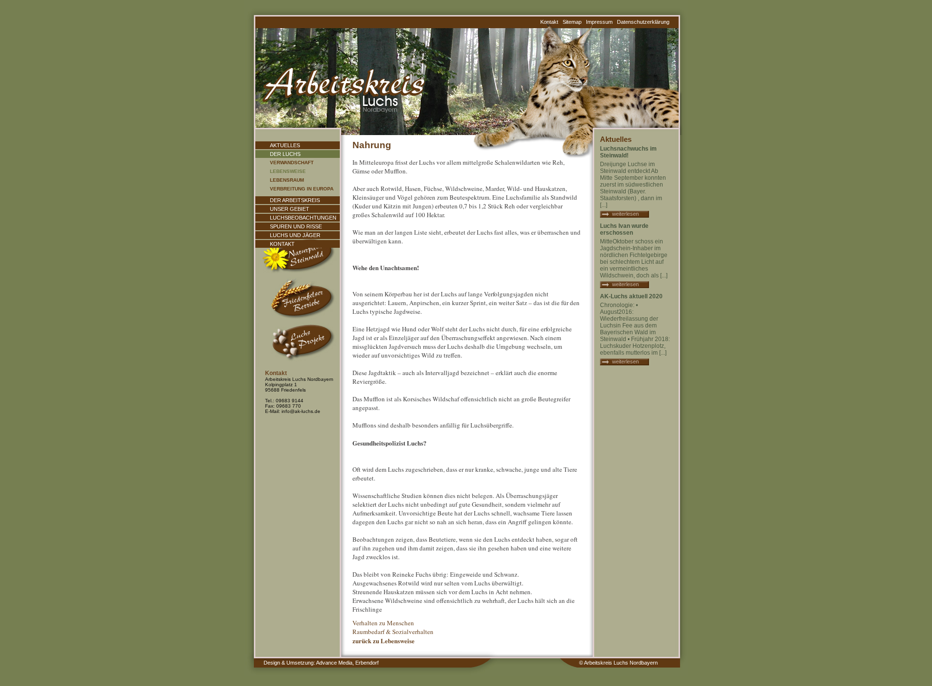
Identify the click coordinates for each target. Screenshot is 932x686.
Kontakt (549, 22)
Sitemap (572, 22)
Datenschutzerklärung (643, 22)
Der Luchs (285, 154)
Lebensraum (287, 180)
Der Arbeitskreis (295, 200)
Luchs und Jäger (295, 235)
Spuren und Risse (296, 226)
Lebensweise (288, 171)
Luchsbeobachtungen (303, 218)
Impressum (599, 22)
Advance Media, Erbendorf (347, 663)
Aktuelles (285, 145)
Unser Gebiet (289, 209)
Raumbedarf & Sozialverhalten (392, 631)
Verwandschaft (292, 162)
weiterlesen (625, 214)
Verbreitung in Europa (301, 188)
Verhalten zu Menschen (383, 622)
